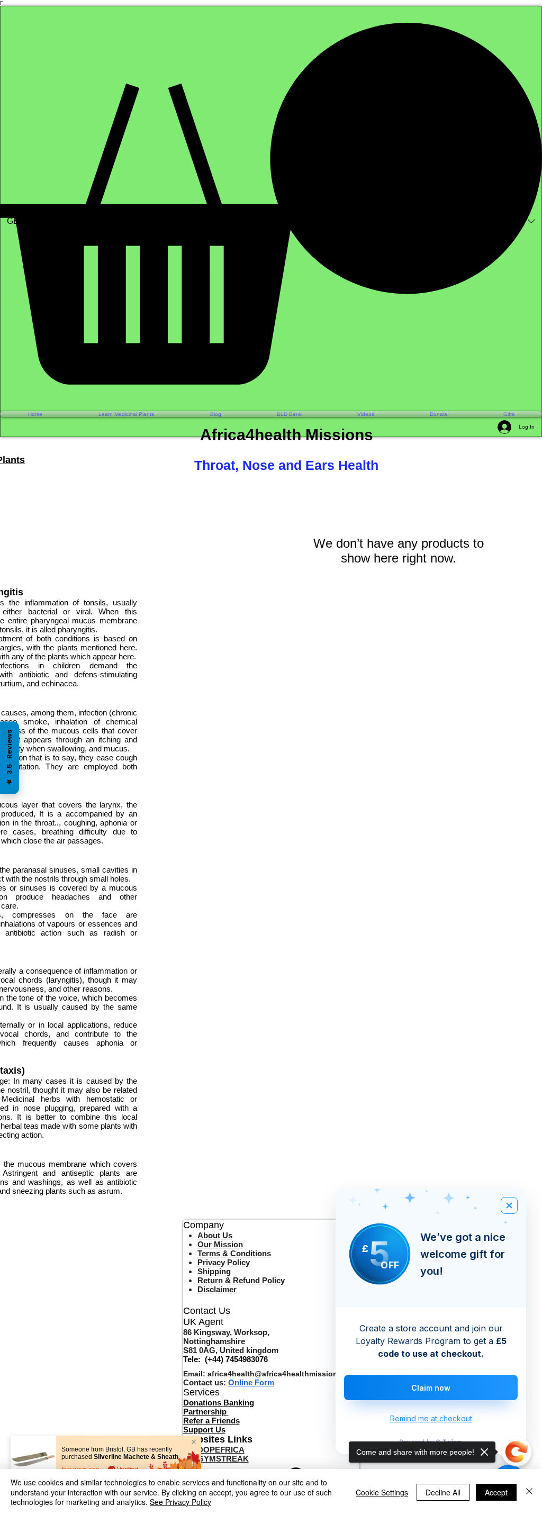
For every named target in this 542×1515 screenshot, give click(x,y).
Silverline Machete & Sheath (136, 1456)
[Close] (529, 1492)
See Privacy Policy (180, 1501)
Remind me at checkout (431, 1418)
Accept (496, 1492)
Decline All (443, 1492)
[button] (271, 204)
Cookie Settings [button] (382, 1492)
